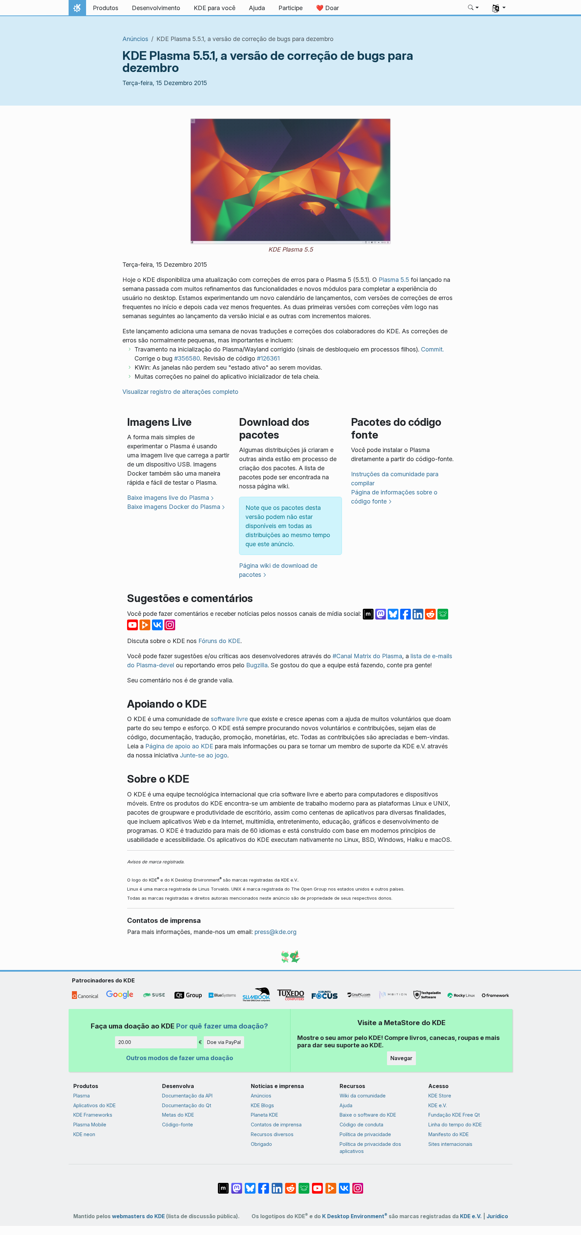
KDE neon (84, 1134)
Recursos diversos (272, 1134)
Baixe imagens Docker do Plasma (173, 506)
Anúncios (135, 38)
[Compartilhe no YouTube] (133, 624)
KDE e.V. (437, 1105)
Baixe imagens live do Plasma (168, 497)
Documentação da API (187, 1095)
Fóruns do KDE (219, 640)
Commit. (432, 349)
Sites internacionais (450, 1144)
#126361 (268, 358)
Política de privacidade (365, 1134)
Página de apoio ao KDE (179, 746)
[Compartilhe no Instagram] (169, 624)
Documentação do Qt (186, 1105)
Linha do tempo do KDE (455, 1124)
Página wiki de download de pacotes (278, 570)
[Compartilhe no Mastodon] (381, 613)
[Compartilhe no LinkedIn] (419, 613)
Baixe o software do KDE (368, 1115)
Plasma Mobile (89, 1124)
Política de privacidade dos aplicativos (370, 1147)
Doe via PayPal (224, 1042)
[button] (473, 8)
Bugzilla (257, 665)
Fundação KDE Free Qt (454, 1115)
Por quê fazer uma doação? (222, 1026)
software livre (229, 718)
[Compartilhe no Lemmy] (442, 613)
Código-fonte (177, 1124)
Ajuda (346, 1105)
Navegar (401, 1058)
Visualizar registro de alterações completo (180, 391)
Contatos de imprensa (276, 1124)
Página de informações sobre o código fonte (394, 497)
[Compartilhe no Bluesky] (394, 613)
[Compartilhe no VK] (158, 624)
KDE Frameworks (92, 1115)
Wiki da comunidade (363, 1095)
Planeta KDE (264, 1115)
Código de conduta (361, 1124)
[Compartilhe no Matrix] (369, 613)
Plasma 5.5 (394, 279)
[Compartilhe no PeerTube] (146, 624)
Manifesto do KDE (448, 1134)
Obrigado (261, 1144)
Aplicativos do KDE (94, 1105)
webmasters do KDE (138, 1216)
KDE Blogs (262, 1105)
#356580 (187, 358)
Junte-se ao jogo (203, 755)
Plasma (81, 1095)
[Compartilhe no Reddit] (431, 613)
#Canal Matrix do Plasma (367, 656)
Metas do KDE (178, 1115)
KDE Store (439, 1095)
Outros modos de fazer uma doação (179, 1057)
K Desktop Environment (354, 1216)
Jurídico (497, 1216)
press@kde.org (276, 931)
